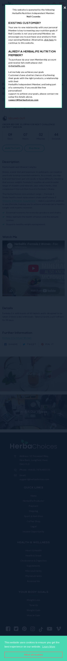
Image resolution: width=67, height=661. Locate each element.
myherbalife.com (16, 65)
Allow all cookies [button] (33, 654)
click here (49, 39)
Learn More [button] (48, 646)
